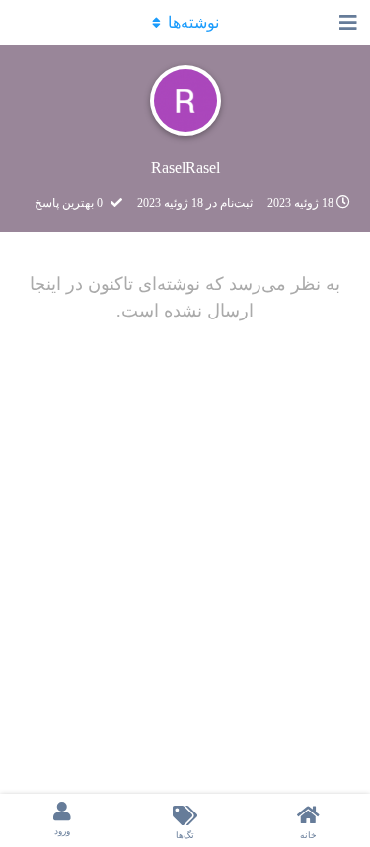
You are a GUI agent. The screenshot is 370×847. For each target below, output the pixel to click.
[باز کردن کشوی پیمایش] (350, 22)
